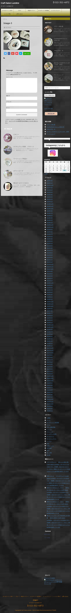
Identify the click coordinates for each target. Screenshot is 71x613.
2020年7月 (50, 290)
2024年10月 (50, 208)
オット (48, 420)
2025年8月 (50, 187)
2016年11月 (50, 378)
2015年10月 (50, 404)
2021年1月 (50, 280)
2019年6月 (50, 315)
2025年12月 (50, 185)
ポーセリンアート (51, 439)
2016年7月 (50, 387)
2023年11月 (50, 227)
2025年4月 (50, 194)
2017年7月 (50, 359)
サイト (8, 108)
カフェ (48, 425)
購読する (48, 18)
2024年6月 (50, 215)
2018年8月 (50, 329)
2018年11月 (50, 325)
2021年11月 (50, 266)
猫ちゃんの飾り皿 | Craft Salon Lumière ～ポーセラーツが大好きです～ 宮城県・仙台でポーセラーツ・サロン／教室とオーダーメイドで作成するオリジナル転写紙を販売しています (58, 466)
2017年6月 (50, 362)
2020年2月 (50, 297)
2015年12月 (50, 399)
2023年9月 (50, 229)
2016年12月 (50, 376)
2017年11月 (50, 350)
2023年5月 (50, 236)
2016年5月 (50, 392)
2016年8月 (50, 385)
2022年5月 (50, 255)
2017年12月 (50, 348)
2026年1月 (50, 183)
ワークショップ (58, 75)
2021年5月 (50, 276)
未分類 (48, 455)
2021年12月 (50, 264)
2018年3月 (50, 341)
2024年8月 (50, 211)
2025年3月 (50, 197)
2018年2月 (50, 343)
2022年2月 (50, 259)
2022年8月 (50, 248)
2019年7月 (50, 313)
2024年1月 (50, 222)
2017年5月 (50, 364)
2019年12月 (50, 301)
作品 (48, 443)
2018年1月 (50, 345)
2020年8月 (50, 287)
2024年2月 (50, 220)
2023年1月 (50, 243)
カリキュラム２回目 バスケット (23, 146)
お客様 (48, 418)
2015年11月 (50, 401)
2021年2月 (50, 278)
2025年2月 (50, 199)
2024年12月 (50, 204)
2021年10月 (50, 269)
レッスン (49, 441)
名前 (8, 96)
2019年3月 (50, 318)
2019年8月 (50, 311)
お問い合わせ (19, 14)
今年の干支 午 (58, 50)
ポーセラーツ (50, 436)
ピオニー (16, 134)
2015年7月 (50, 411)
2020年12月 (50, 283)
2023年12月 (50, 225)
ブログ (19, 10)
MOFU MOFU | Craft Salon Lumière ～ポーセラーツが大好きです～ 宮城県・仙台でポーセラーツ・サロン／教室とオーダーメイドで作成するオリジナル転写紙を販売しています (58, 522)
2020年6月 (50, 292)
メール (8, 102)
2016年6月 (50, 390)
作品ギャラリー (31, 10)
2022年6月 (50, 253)
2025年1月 (50, 201)
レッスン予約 (7, 14)
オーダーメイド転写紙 (43, 10)
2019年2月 (50, 320)
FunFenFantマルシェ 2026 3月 (55, 127)
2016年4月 (50, 394)
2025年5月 (50, 192)
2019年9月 (50, 308)
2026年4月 (50, 180)
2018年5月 (50, 336)
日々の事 (49, 453)
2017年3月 (50, 369)
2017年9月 (50, 355)
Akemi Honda (47, 534)
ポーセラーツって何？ (7, 10)
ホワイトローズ (18, 171)
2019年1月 (50, 322)
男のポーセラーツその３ (21, 183)
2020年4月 (50, 294)
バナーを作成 (47, 537)
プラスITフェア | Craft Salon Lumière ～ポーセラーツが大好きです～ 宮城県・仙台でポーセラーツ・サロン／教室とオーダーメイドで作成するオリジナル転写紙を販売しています (58, 480)
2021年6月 (50, 273)
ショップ (49, 429)
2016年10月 (50, 380)
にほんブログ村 (48, 108)
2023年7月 (50, 234)
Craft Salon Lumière (10, 3)
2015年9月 (50, 406)
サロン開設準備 (51, 427)
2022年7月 (50, 250)
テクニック (50, 432)
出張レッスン (50, 446)
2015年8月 (50, 408)
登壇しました (50, 476)
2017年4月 (50, 366)
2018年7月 (50, 332)
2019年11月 (50, 304)
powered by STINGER (50, 610)
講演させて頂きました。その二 (55, 501)
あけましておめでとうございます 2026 (62, 63)
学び (48, 450)
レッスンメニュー (55, 10)
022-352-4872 (61, 2)
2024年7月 (50, 213)
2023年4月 (50, 239)
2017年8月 (50, 357)
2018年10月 (50, 327)
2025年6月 (50, 190)
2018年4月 (50, 339)
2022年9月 (50, 246)
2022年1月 (50, 262)
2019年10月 (50, 306)
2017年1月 (50, 373)
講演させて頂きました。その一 (55, 487)
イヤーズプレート (51, 462)
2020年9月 (50, 285)
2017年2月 (50, 371)
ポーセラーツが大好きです (35, 602)
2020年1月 (50, 299)
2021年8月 (50, 271)
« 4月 (46, 174)
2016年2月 (50, 397)
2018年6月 (50, 334)
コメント (9, 77)
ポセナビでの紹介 (49, 578)
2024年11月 (50, 206)
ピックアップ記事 (51, 434)
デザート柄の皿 (58, 26)
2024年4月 (50, 218)
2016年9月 (50, 383)
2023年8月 (50, 232)
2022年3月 (50, 257)
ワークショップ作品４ (20, 159)
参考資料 (49, 448)
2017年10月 (50, 352)
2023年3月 (50, 241)
